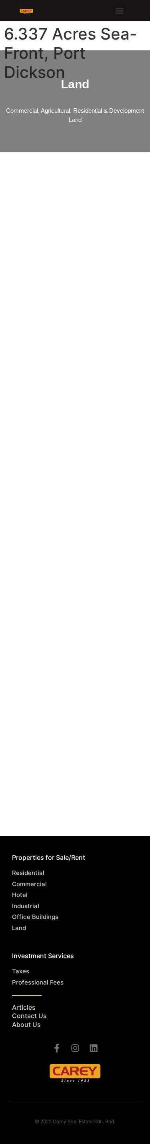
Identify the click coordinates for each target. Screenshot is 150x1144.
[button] (119, 10)
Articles (24, 1007)
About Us (26, 1024)
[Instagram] (75, 1048)
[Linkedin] (93, 1048)
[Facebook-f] (56, 1048)
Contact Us (29, 1016)
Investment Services (43, 956)
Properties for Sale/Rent (48, 857)
